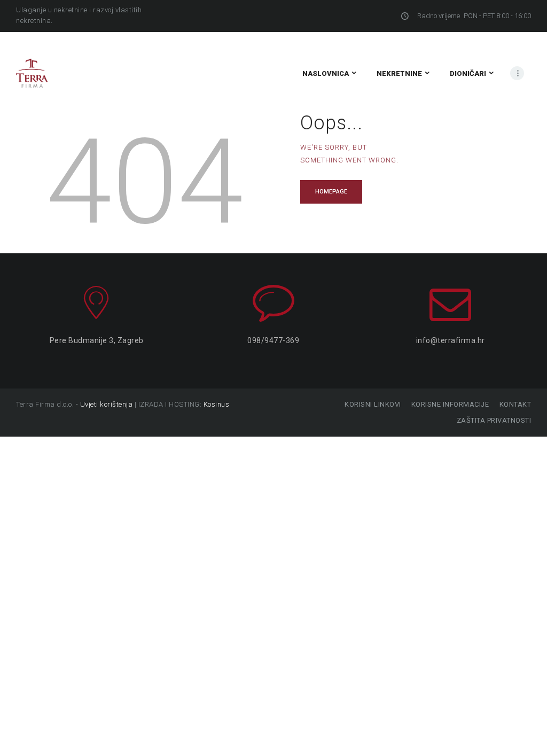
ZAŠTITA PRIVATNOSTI (494, 420)
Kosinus (217, 404)
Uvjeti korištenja (106, 404)
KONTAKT (515, 404)
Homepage (331, 191)
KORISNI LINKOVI (373, 404)
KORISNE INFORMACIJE (450, 404)
